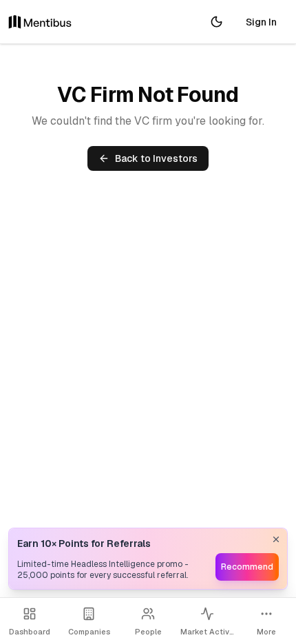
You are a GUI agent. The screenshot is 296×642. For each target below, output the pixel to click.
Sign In (261, 22)
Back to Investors (156, 158)
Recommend (247, 566)
